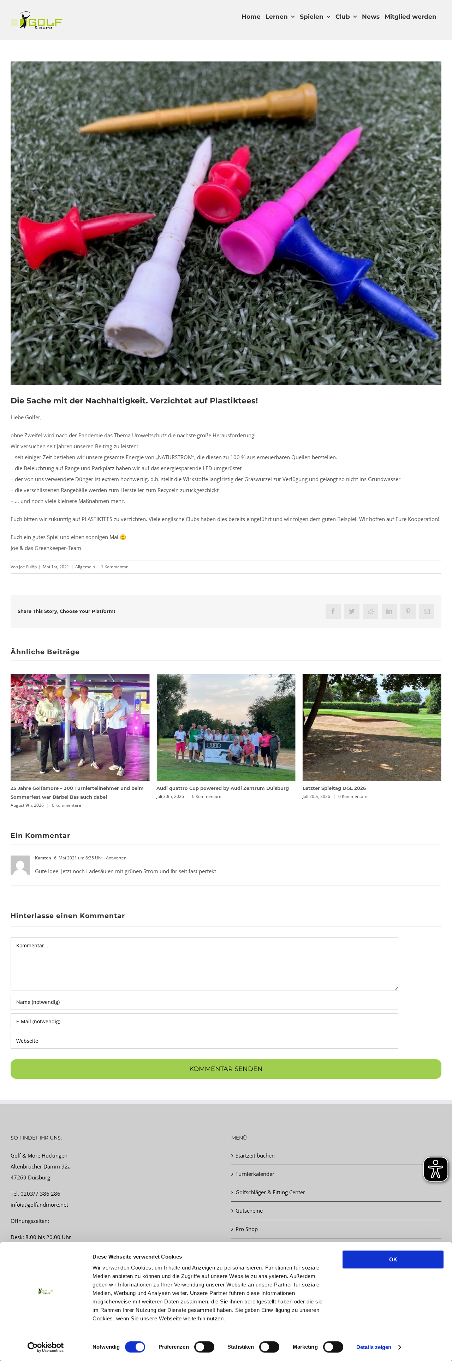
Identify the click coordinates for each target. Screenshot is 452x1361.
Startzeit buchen (255, 1146)
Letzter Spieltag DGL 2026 (188, 788)
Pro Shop (247, 1220)
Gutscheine (249, 1201)
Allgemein (85, 567)
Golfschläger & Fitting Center (270, 1183)
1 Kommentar (114, 567)
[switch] (204, 1347)
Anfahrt (245, 1238)
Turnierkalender (255, 1164)
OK (393, 1259)
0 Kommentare (61, 796)
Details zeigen (373, 1347)
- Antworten (114, 849)
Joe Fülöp (28, 567)
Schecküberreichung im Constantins (347, 788)
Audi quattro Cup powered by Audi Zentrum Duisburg (77, 788)
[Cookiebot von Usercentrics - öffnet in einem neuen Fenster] (46, 1347)
